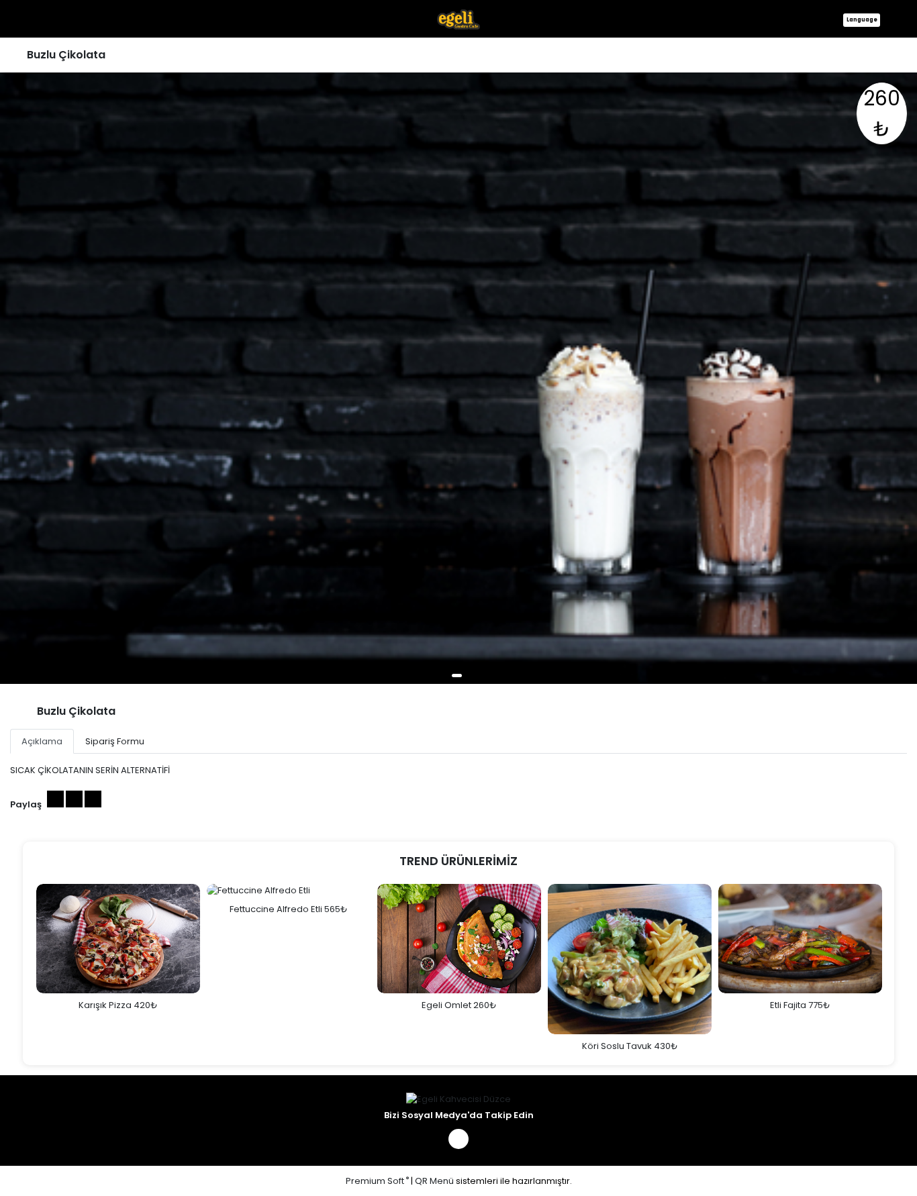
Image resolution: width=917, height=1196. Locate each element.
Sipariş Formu (114, 741)
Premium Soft (377, 1181)
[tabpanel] (458, 378)
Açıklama (41, 741)
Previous (23, 968)
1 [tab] (457, 675)
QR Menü (434, 1181)
